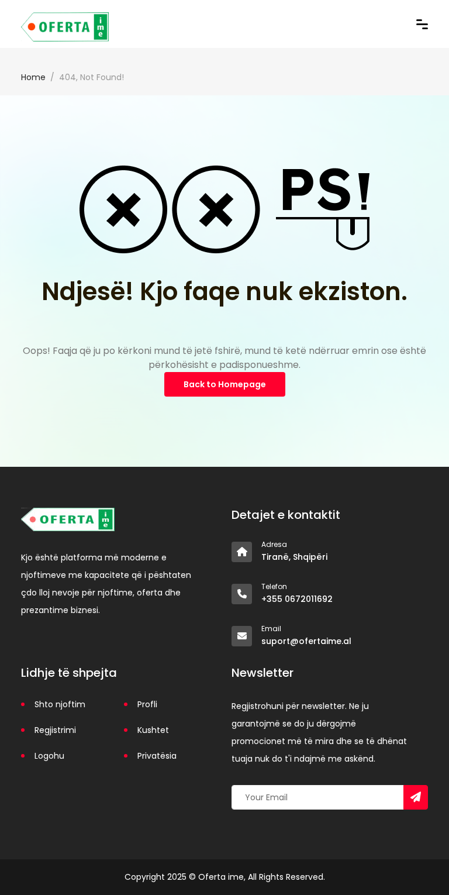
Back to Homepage (225, 384)
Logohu (49, 756)
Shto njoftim (59, 704)
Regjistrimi (55, 730)
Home (33, 77)
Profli (147, 704)
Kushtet (153, 730)
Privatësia (157, 756)
